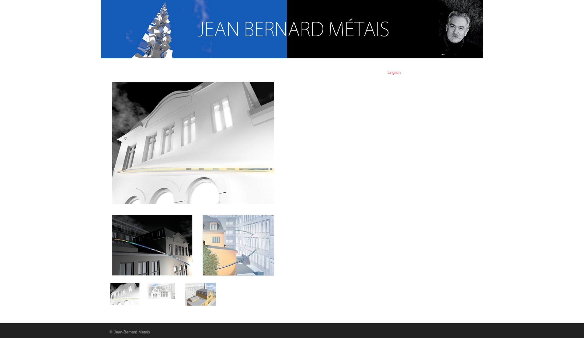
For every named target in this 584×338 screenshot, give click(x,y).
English (394, 72)
